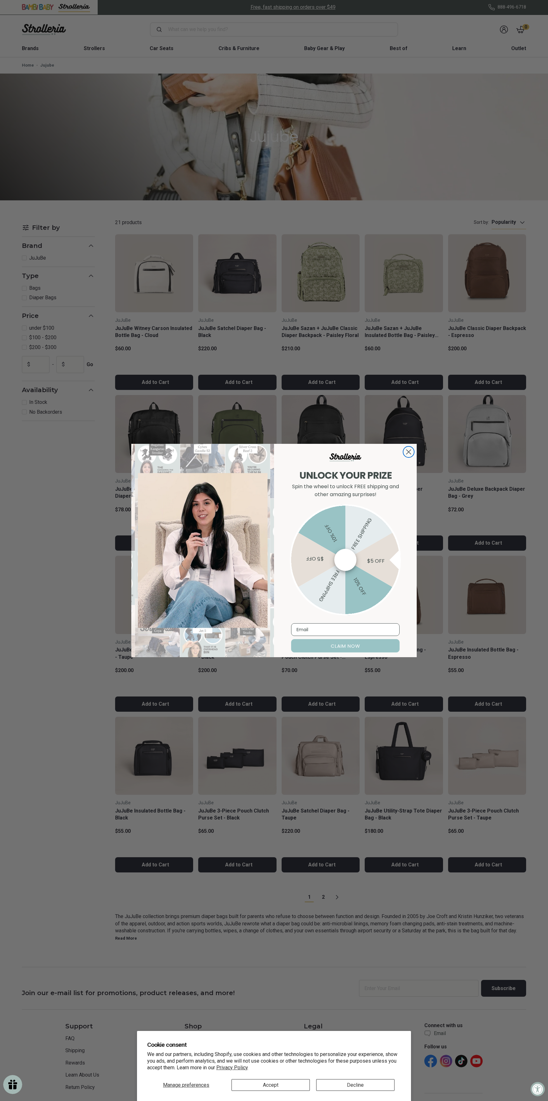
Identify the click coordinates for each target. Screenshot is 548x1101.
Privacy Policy (232, 1068)
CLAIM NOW (345, 646)
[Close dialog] (408, 451)
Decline (355, 1085)
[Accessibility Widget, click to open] (538, 1089)
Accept (270, 1085)
